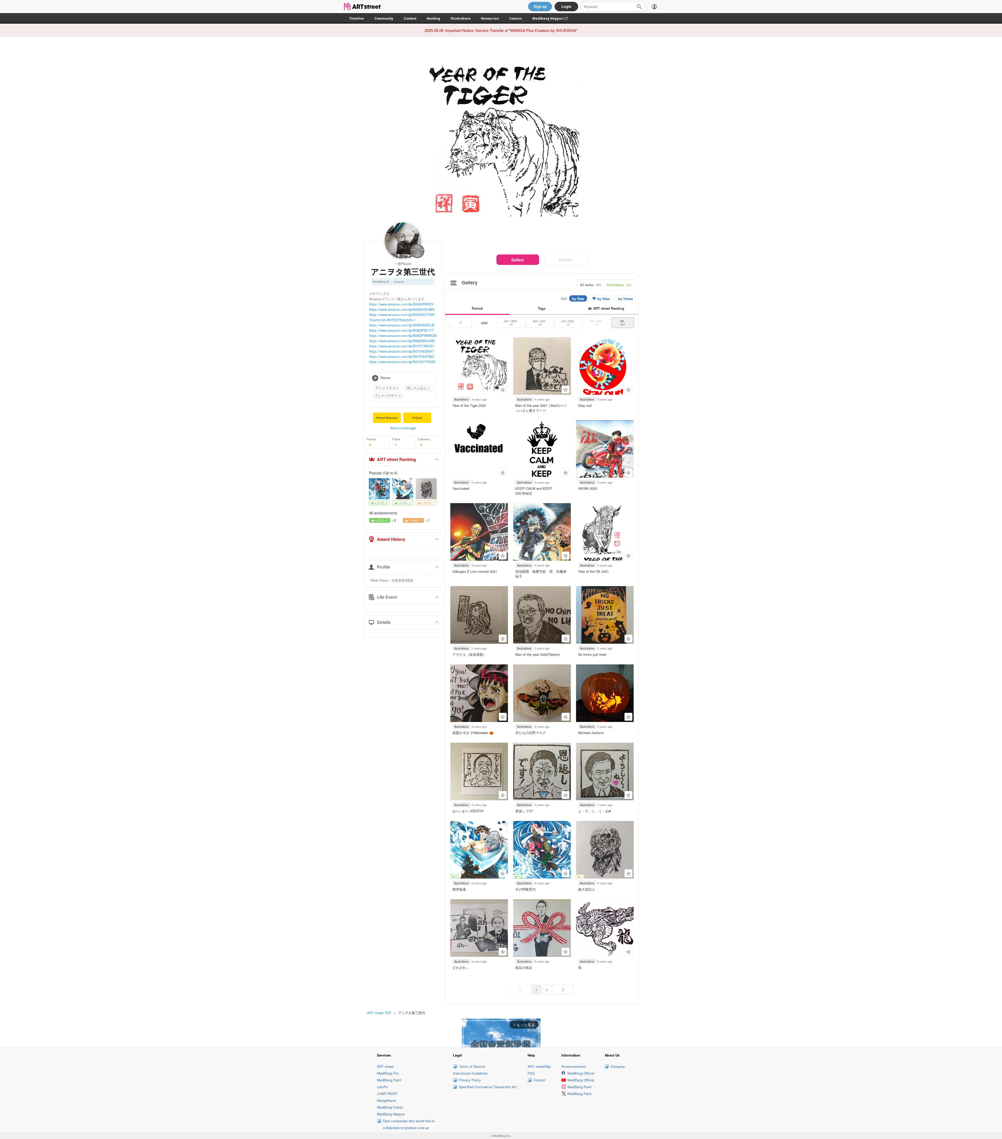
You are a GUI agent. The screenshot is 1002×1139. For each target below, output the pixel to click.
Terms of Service (472, 1066)
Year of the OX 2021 (593, 571)
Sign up (540, 6)
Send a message (403, 427)
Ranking (433, 18)
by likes (603, 298)
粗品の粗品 (523, 967)
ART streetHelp (539, 1066)
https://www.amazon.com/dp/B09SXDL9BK (402, 309)
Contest (410, 18)
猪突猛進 (459, 889)
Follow (417, 418)
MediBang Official (580, 1073)
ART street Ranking (396, 459)
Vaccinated (460, 488)
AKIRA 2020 (587, 488)
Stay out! (585, 405)
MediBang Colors (390, 1107)
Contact (539, 1079)
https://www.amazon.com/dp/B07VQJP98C (401, 356)
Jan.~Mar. (511, 322)
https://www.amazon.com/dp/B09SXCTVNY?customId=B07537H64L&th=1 (402, 317)
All (622, 322)
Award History (391, 539)
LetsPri (382, 1086)
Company (618, 1066)
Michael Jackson (591, 732)
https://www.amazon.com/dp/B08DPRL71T (401, 330)
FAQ (531, 1073)
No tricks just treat (592, 654)
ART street (385, 1066)
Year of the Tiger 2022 (469, 405)
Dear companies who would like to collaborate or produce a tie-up (409, 1124)
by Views (625, 298)
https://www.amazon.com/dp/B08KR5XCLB (401, 325)
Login (566, 6)
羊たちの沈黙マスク (530, 732)
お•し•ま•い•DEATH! (468, 810)
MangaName (386, 1100)
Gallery (517, 259)
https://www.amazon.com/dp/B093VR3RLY (401, 304)
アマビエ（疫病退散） (469, 654)
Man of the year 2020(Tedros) (537, 654)
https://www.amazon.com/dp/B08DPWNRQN (403, 335)
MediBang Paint (389, 1079)
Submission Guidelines (470, 1073)
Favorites (503, 389)
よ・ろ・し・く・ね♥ (594, 810)
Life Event (387, 597)
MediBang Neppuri (552, 18)
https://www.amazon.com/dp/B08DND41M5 (402, 340)
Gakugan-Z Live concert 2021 (474, 571)
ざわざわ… (460, 967)
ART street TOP (379, 1012)
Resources (490, 18)
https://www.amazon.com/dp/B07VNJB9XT (401, 351)
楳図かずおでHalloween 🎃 (473, 732)
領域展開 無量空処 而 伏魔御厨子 (540, 574)
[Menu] (654, 6)
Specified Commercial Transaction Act (488, 1086)
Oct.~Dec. (597, 322)
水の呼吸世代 (525, 889)
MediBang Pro (387, 1073)
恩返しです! (524, 810)
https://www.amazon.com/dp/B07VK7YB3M (402, 361)
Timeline (356, 18)
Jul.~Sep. (568, 322)
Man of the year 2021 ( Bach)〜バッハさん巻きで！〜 (540, 408)
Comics (515, 18)
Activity (565, 259)
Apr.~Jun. (540, 322)
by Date (578, 298)
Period (477, 308)
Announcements (573, 1066)
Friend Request (386, 418)
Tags (541, 308)
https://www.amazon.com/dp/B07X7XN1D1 (401, 345)
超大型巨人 (586, 889)
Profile (383, 567)
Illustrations (460, 18)
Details (384, 622)
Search (639, 6)
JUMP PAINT (387, 1093)
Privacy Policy (470, 1079)
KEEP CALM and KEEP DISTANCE (533, 491)
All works (590, 284)
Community (383, 18)
